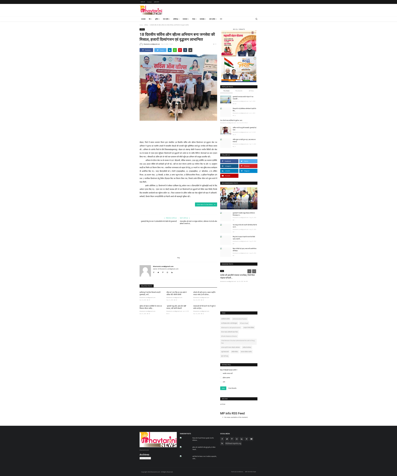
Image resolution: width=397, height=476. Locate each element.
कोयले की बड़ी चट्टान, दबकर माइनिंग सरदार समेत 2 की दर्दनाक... (204, 293)
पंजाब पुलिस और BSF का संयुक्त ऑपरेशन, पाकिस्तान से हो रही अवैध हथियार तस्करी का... (198, 222)
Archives (144, 454)
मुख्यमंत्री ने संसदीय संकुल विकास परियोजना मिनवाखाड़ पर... (244, 214)
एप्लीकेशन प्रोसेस (225, 319)
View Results (232, 388)
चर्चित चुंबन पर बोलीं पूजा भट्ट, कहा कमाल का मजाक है (244, 141)
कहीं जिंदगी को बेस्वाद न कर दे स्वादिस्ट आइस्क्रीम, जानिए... (204, 457)
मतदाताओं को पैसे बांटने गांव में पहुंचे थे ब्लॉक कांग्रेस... (204, 307)
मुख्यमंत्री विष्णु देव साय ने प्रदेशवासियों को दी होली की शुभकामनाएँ (159, 221)
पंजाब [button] (193, 19)
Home (143, 19)
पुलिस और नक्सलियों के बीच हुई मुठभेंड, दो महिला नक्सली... (203, 448)
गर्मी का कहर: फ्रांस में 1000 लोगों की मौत (235, 292)
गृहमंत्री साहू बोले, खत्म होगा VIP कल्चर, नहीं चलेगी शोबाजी (176, 307)
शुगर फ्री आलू (224, 356)
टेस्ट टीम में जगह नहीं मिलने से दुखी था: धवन (231, 120)
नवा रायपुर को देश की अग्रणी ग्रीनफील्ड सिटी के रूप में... (245, 226)
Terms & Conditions (237, 472)
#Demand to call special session (231, 327)
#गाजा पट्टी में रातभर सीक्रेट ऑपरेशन (230, 347)
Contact (149, 2)
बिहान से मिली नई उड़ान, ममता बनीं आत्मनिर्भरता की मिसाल (244, 250)
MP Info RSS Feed (250, 472)
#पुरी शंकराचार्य (225, 352)
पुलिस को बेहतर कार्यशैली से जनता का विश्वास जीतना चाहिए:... (151, 307)
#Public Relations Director (229, 336)
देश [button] (150, 19)
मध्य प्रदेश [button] (166, 19)
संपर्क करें (143, 2)
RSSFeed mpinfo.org (233, 443)
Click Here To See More (205, 204)
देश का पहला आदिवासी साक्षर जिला (229, 332)
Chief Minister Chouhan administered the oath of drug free (238, 342)
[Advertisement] (178, 132)
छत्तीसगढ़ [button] (175, 19)
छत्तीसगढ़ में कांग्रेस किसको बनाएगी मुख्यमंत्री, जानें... (150, 293)
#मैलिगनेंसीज (234, 352)
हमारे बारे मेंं (156, 2)
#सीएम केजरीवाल (247, 347)
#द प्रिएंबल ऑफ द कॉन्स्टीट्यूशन (229, 323)
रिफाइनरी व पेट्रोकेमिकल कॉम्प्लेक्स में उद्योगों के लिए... (244, 110)
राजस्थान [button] (185, 19)
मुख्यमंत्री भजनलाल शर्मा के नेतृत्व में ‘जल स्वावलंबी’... (243, 98)
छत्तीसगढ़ (146, 25)
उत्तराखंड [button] (202, 19)
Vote (223, 388)
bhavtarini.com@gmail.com (152, 44)
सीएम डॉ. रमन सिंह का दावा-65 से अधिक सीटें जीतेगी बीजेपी (176, 293)
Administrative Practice (240, 319)
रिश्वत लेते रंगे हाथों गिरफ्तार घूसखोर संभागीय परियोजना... (203, 439)
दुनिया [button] (157, 19)
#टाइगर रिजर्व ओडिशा (248, 327)
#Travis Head (244, 323)
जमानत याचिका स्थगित (246, 352)
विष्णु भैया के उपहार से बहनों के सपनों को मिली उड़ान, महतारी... (244, 238)
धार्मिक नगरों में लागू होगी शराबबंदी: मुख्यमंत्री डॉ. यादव (245, 129)
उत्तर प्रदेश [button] (212, 19)
